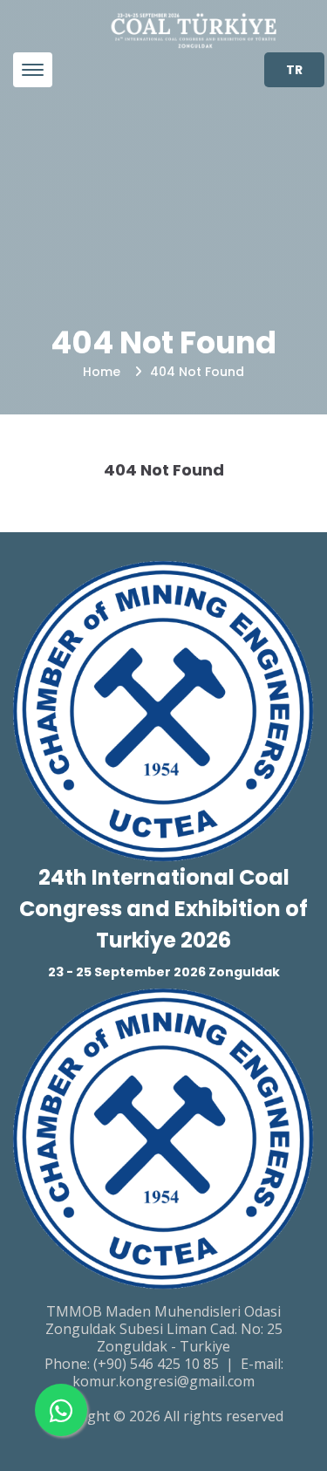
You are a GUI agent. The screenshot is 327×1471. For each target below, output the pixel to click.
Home (101, 372)
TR (294, 70)
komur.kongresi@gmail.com (163, 1381)
